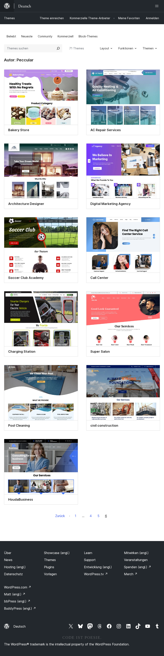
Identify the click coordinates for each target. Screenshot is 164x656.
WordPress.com (17, 587)
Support (90, 560)
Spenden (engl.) (137, 567)
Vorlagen (50, 574)
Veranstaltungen (136, 560)
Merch (130, 574)
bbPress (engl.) (17, 601)
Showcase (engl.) (57, 553)
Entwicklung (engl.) (98, 567)
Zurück (60, 516)
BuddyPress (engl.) (20, 608)
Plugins (49, 567)
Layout (104, 48)
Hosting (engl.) (15, 567)
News (8, 560)
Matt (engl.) (14, 594)
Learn (88, 553)
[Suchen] (58, 48)
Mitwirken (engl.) (136, 553)
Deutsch (19, 626)
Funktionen (125, 48)
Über (7, 553)
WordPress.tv (96, 574)
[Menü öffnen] (157, 6)
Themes (9, 18)
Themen (148, 48)
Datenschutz (13, 574)
